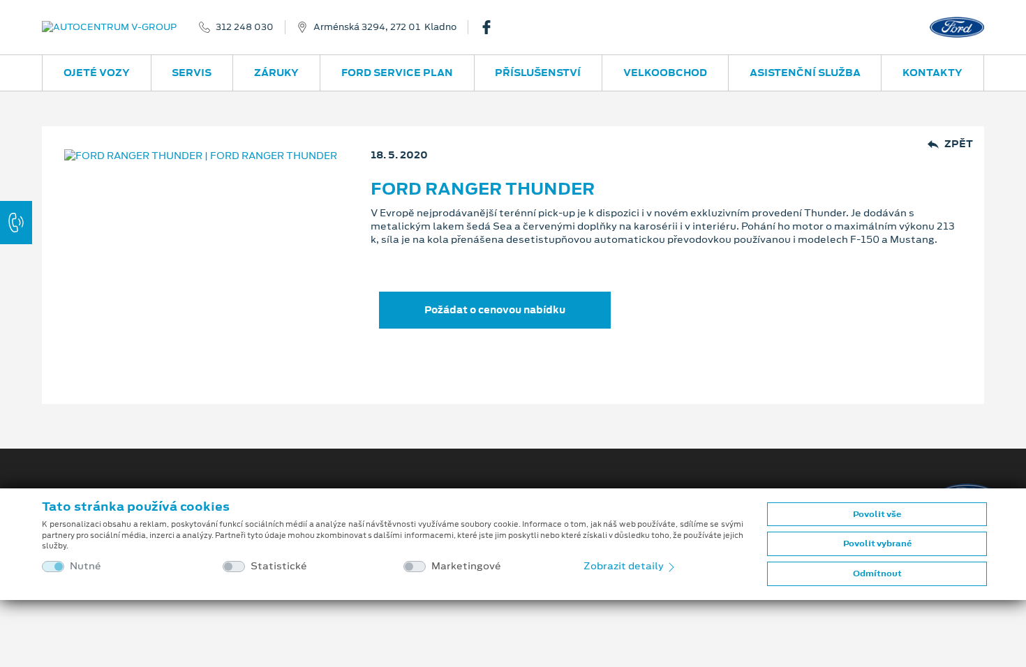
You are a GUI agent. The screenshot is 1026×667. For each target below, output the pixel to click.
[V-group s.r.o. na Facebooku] (492, 27)
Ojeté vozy (97, 73)
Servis (191, 73)
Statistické (279, 566)
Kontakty (932, 73)
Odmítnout (877, 573)
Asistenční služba (805, 73)
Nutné (85, 566)
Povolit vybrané (877, 543)
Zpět (958, 144)
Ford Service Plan (397, 73)
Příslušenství (538, 73)
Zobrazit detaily (624, 566)
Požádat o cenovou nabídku (494, 310)
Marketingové (466, 566)
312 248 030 (245, 27)
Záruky (276, 73)
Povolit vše (877, 514)
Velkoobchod (665, 73)
